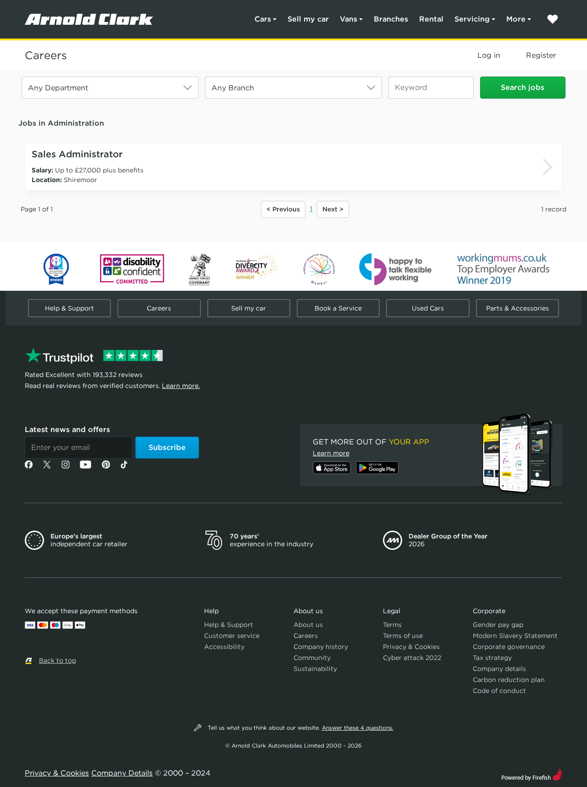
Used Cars (428, 308)
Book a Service (338, 308)
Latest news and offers (67, 429)
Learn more (331, 453)
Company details (499, 668)
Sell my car (308, 19)
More (516, 19)
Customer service (232, 635)
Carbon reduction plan (509, 679)
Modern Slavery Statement (515, 635)
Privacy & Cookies (411, 646)
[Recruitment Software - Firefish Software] (531, 773)
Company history (321, 646)
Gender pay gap (498, 624)
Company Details (122, 773)
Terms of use (403, 635)
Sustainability (315, 668)
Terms (392, 624)
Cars (263, 19)
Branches (391, 19)
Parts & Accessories (517, 308)
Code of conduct (499, 690)
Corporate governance (509, 646)
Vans (348, 19)
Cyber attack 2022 (412, 657)
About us (308, 624)
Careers (46, 55)
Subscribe (167, 447)
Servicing (472, 19)
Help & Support (69, 308)
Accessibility (224, 646)
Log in (488, 55)
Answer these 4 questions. (357, 727)
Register (541, 55)
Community (312, 657)
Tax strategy (492, 657)
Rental (431, 19)
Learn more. (181, 385)
